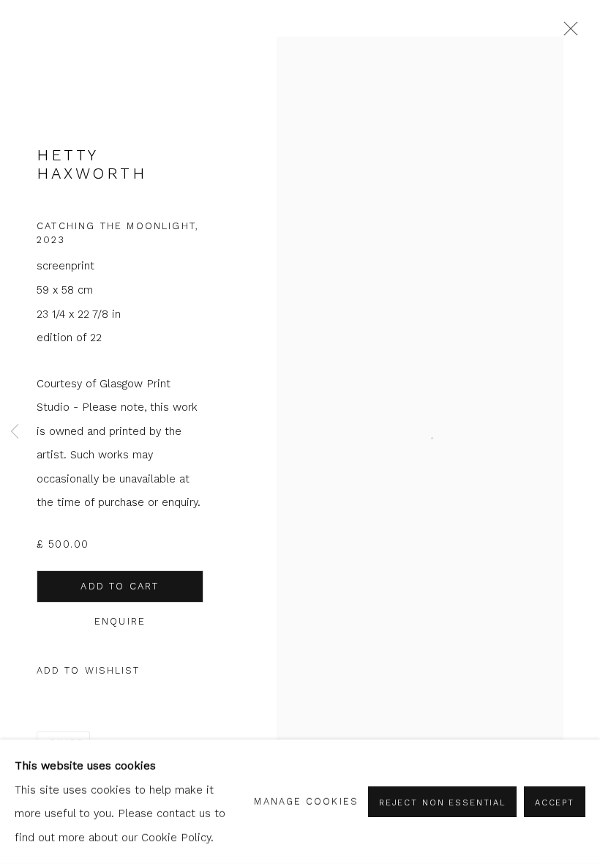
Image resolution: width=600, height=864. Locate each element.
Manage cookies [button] (306, 801)
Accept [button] (554, 802)
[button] (88, 671)
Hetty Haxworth (91, 164)
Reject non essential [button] (442, 802)
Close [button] (567, 33)
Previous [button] (14, 432)
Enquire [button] (120, 621)
